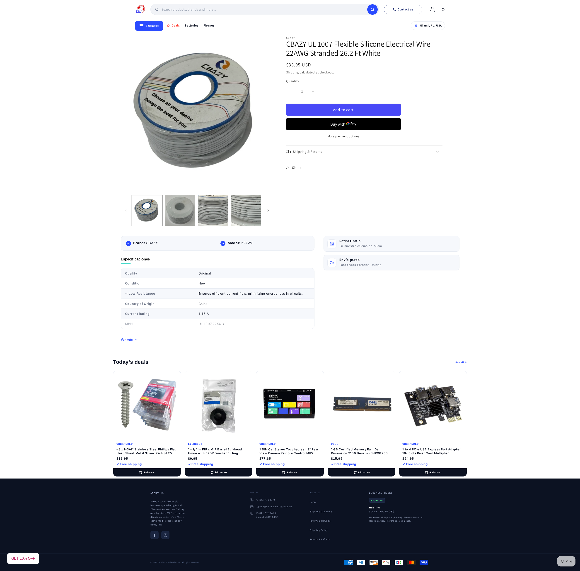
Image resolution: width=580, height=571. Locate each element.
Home (313, 501)
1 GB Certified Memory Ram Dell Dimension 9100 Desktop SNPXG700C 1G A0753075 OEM (360, 451)
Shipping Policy (319, 530)
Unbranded (124, 443)
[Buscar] (372, 9)
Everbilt (195, 443)
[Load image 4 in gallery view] (246, 210)
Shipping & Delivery (321, 511)
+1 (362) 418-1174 (265, 499)
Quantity (292, 81)
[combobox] (264, 9)
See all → (461, 362)
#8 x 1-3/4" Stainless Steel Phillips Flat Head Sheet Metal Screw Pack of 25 (146, 451)
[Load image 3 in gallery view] (213, 210)
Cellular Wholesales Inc (169, 562)
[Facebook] (154, 535)
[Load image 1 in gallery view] (147, 210)
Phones (209, 25)
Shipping (292, 72)
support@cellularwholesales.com (274, 506)
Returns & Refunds (320, 520)
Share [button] (297, 167)
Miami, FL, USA (431, 25)
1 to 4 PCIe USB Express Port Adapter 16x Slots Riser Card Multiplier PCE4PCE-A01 (431, 451)
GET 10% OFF (23, 558)
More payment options (344, 136)
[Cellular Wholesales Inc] (140, 9)
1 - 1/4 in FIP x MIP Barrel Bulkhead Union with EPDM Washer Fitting (215, 451)
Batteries (191, 25)
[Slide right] (268, 211)
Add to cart (149, 472)
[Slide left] (126, 211)
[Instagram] (165, 535)
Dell (334, 443)
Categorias (152, 25)
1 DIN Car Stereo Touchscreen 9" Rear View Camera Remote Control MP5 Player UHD (289, 451)
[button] (364, 152)
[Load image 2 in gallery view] (180, 210)
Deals (176, 25)
